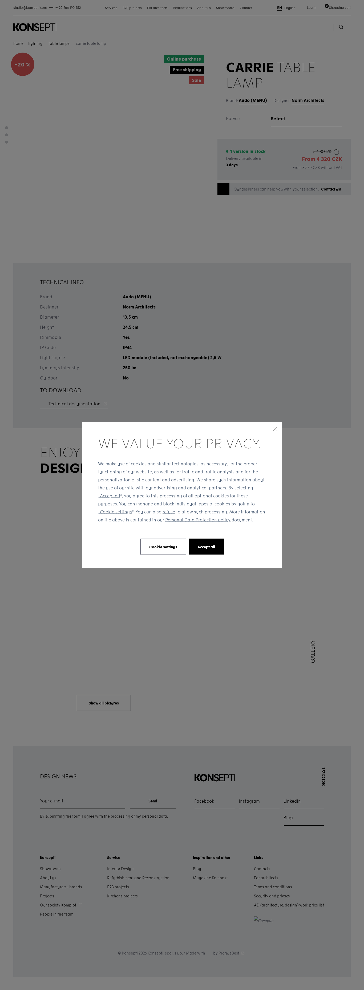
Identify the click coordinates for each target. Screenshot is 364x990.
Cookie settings (116, 511)
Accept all (110, 495)
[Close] (275, 428)
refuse (169, 511)
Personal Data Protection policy (197, 519)
